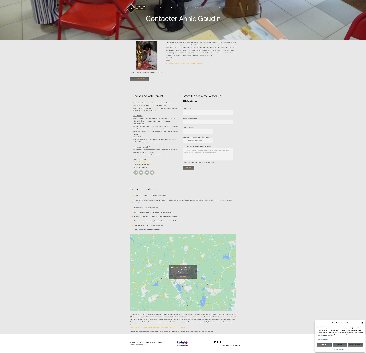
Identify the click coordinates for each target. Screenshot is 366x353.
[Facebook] (215, 342)
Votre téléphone (189, 128)
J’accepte (183, 276)
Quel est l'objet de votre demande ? (197, 137)
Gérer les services (323, 339)
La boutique (199, 8)
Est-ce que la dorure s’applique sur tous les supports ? (155, 221)
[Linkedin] (220, 342)
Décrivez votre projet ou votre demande (199, 146)
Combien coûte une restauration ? (147, 230)
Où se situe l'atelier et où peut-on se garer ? (151, 195)
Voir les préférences (355, 345)
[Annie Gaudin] (136, 8)
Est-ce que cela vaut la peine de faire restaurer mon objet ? (157, 217)
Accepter (324, 345)
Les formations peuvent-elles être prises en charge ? (154, 212)
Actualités (212, 8)
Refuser (339, 345)
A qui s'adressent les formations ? (147, 208)
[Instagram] (218, 342)
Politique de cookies (339, 349)
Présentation (223, 8)
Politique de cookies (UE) (138, 345)
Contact (236, 8)
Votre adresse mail (191, 118)
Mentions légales (150, 342)
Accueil (162, 8)
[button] (362, 323)
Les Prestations (173, 8)
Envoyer (188, 168)
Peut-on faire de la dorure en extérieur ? (149, 225)
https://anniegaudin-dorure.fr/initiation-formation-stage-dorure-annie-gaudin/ (157, 327)
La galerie (187, 8)
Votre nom (187, 109)
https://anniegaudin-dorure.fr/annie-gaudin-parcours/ (184, 63)
